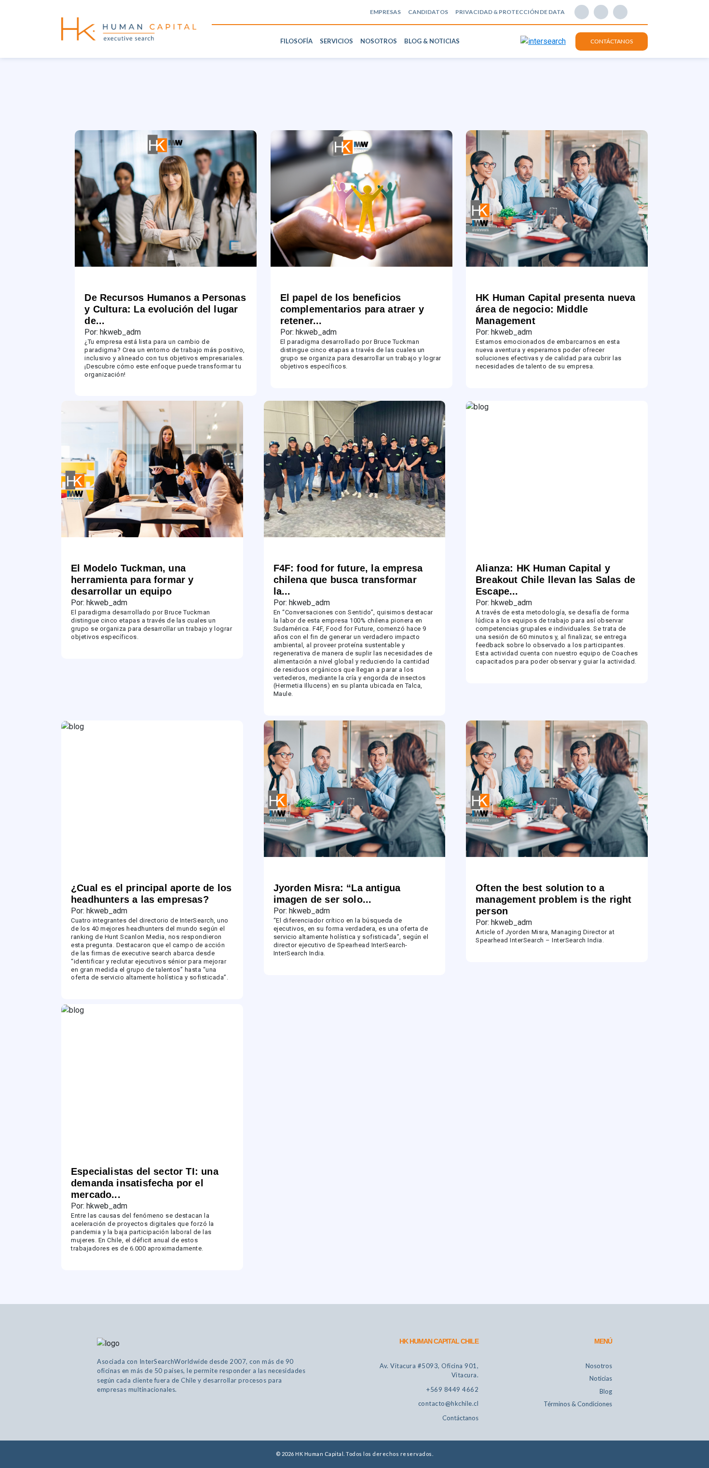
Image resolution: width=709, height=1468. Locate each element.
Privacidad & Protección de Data (510, 11)
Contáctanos (611, 41)
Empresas (385, 11)
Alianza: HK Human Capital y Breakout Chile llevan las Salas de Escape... (555, 580)
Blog (606, 1391)
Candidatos (428, 11)
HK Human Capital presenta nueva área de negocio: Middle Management (556, 309)
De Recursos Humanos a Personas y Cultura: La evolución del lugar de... (164, 309)
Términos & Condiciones (578, 1404)
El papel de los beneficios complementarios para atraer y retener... (352, 309)
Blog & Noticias (432, 41)
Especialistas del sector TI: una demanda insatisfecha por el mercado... (144, 1183)
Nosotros (378, 41)
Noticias (600, 1378)
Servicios (336, 41)
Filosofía (296, 41)
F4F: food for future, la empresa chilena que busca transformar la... (348, 580)
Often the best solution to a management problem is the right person (554, 899)
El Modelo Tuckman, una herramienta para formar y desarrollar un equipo (132, 580)
